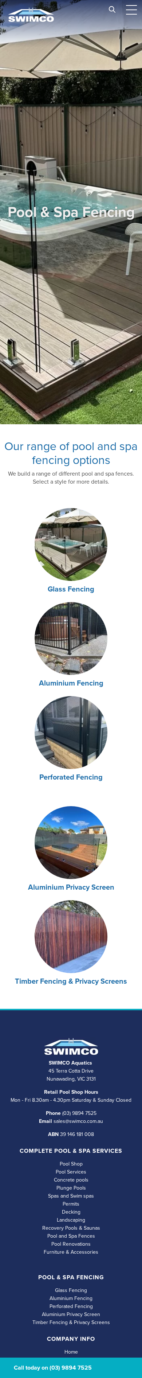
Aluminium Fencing (71, 1298)
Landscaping (71, 1220)
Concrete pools (71, 1180)
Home (71, 1352)
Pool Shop (71, 1164)
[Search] (112, 7)
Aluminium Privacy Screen (71, 887)
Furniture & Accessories (71, 1252)
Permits (71, 1204)
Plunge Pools (71, 1188)
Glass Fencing (71, 588)
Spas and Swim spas (71, 1196)
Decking (71, 1212)
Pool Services (71, 1172)
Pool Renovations (71, 1244)
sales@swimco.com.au (78, 1121)
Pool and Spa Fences (71, 1236)
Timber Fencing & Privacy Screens (71, 981)
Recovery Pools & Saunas (71, 1228)
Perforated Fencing (71, 1306)
